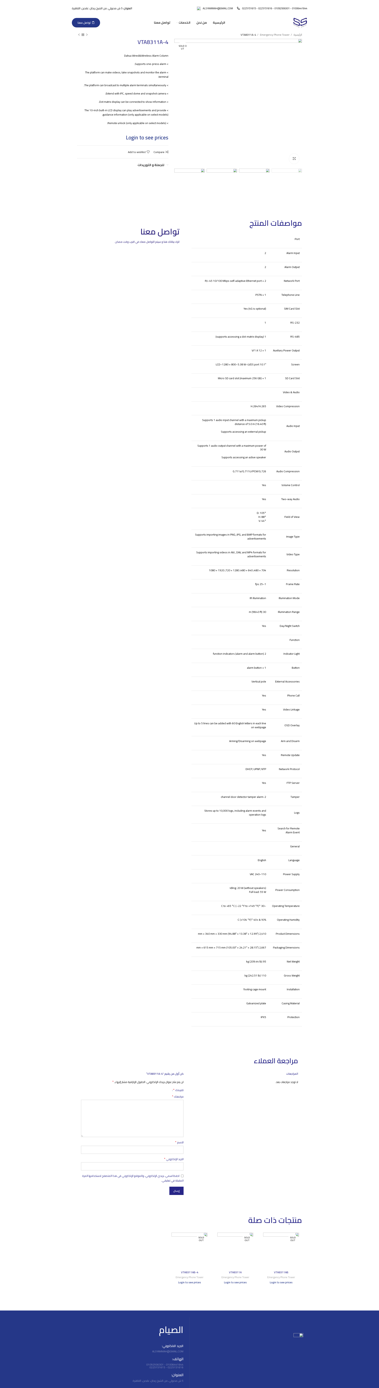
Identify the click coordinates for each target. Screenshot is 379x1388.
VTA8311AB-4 (189, 1272)
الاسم (179, 1142)
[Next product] (79, 35)
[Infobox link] (272, 8)
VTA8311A (235, 1272)
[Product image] (281, 1251)
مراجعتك (178, 1096)
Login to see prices (147, 138)
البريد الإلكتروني (174, 1159)
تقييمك (178, 1089)
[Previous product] (87, 35)
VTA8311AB (281, 1272)
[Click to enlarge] (294, 159)
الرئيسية (297, 35)
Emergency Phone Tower (274, 35)
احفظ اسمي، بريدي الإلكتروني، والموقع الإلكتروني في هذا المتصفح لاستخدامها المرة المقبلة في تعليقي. (133, 1178)
